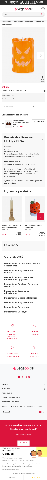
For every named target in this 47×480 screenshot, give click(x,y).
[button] (23, 412)
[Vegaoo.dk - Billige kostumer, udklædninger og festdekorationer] (23, 9)
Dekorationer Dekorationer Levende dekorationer (22, 265)
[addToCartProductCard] (19, 234)
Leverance (17, 99)
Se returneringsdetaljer (30, 154)
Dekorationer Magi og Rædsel (19, 303)
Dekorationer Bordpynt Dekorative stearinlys (21, 285)
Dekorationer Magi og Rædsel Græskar (19, 272)
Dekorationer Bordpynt (15, 312)
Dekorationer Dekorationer (17, 307)
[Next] (40, 55)
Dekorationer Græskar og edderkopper (16, 292)
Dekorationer (17, 21)
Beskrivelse (6, 99)
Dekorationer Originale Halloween (20, 298)
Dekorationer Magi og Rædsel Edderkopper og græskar (19, 278)
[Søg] (42, 14)
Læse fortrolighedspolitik (10, 470)
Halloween (28, 21)
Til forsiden (6, 21)
